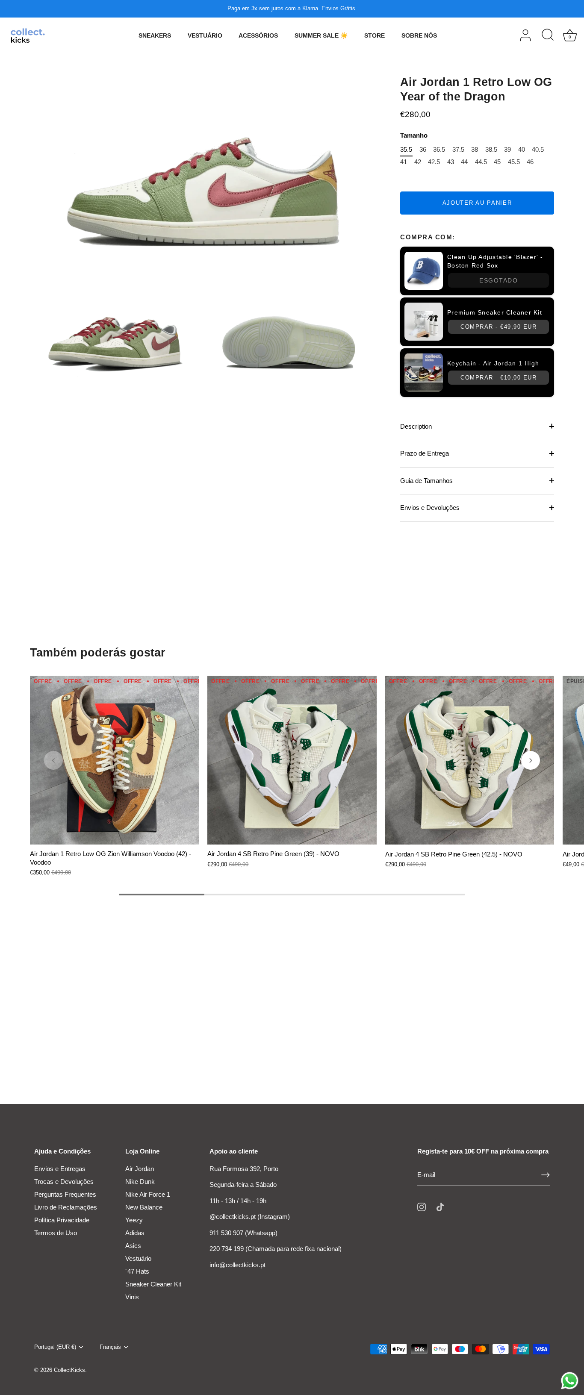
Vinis (132, 1297)
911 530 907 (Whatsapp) (243, 1232)
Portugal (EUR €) (55, 1347)
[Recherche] (547, 35)
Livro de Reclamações (65, 1207)
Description (416, 426)
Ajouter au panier (477, 202)
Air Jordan (139, 1168)
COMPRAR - (498, 327)
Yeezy (134, 1220)
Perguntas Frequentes (65, 1194)
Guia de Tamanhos (426, 480)
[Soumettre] (545, 1175)
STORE (374, 35)
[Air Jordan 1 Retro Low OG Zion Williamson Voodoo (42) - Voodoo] (114, 760)
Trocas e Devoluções (64, 1181)
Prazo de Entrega (424, 452)
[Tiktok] (440, 1206)
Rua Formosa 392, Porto (243, 1168)
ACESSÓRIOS (258, 35)
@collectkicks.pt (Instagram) (249, 1216)
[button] (53, 760)
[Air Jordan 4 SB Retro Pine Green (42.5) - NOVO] (469, 760)
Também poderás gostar (97, 652)
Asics (133, 1245)
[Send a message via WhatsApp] (570, 1381)
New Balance (143, 1207)
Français (110, 1347)
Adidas (135, 1232)
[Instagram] (421, 1206)
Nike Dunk (140, 1181)
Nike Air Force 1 (147, 1194)
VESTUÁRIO (205, 35)
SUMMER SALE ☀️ (321, 35)
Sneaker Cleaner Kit (153, 1284)
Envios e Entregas (60, 1168)
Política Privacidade (61, 1220)
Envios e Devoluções (430, 507)
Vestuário (138, 1258)
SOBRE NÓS (419, 35)
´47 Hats (137, 1271)
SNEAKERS (155, 35)
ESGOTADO (498, 280)
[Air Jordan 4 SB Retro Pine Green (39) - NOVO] (291, 760)
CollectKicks (69, 1370)
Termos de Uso (55, 1232)
